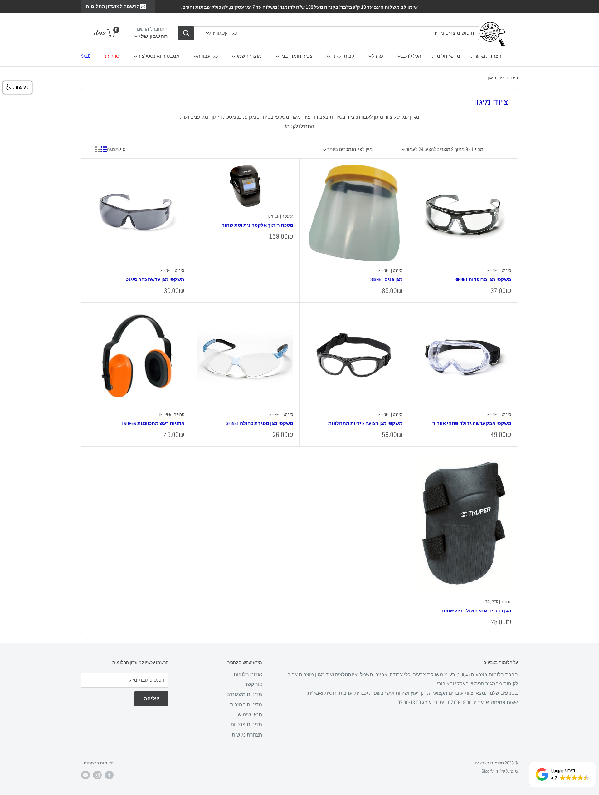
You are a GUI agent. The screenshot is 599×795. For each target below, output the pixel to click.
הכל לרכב (411, 56)
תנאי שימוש (250, 714)
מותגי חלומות (446, 56)
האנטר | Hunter (279, 216)
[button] (17, 87)
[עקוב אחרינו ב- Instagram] (97, 775)
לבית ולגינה (342, 56)
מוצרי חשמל (248, 56)
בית (514, 78)
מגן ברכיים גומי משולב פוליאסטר (476, 611)
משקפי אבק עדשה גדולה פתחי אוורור (471, 423)
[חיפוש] (186, 33)
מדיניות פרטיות (246, 724)
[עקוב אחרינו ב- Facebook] (109, 775)
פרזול (377, 56)
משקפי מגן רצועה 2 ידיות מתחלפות (365, 423)
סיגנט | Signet (499, 270)
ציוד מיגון (496, 78)
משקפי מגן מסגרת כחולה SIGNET (259, 423)
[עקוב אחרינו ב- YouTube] (85, 775)
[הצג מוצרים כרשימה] (98, 149)
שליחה (151, 698)
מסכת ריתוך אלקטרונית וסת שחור (257, 225)
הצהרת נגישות (486, 56)
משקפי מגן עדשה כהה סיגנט (154, 279)
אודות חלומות (248, 674)
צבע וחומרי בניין (296, 56)
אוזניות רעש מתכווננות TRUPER (153, 423)
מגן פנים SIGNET (386, 279)
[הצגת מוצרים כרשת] (104, 149)
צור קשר (253, 684)
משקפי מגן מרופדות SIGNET (483, 279)
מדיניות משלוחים (244, 694)
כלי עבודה (207, 56)
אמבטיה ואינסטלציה (158, 56)
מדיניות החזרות (246, 704)
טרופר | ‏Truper (171, 414)
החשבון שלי (153, 36)
